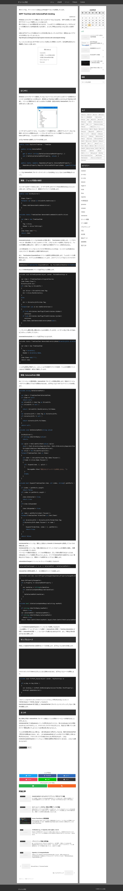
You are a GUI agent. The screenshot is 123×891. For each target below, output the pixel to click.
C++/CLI (83, 174)
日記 (82, 230)
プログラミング (23, 747)
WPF (30, 747)
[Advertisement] (47, 76)
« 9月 (82, 31)
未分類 (83, 234)
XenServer (84, 215)
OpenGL (83, 197)
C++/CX (83, 178)
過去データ (84, 238)
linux (82, 193)
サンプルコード (45, 59)
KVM (82, 189)
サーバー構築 (85, 219)
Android (83, 171)
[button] (66, 779)
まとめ (43, 62)
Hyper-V (83, 185)
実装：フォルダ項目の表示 (48, 55)
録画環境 (83, 242)
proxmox (83, 204)
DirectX (83, 182)
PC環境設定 (84, 200)
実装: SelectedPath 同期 (47, 57)
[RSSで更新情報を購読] (62, 785)
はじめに (43, 52)
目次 (45, 49)
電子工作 (83, 245)
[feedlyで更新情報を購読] (33, 785)
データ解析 (84, 223)
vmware (83, 208)
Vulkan (83, 212)
